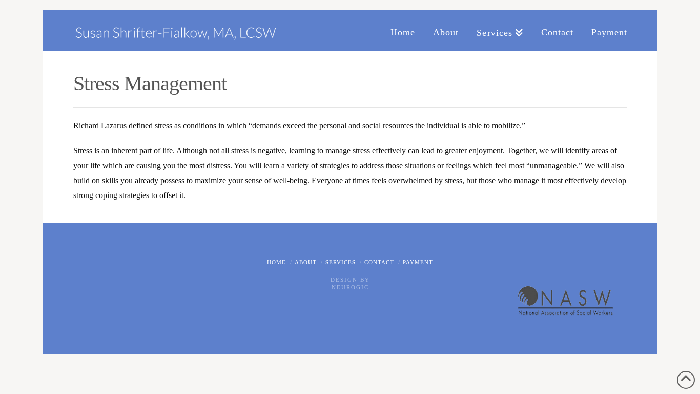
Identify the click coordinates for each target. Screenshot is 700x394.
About (306, 262)
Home (276, 262)
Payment (418, 262)
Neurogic (350, 287)
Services (340, 262)
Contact (379, 262)
